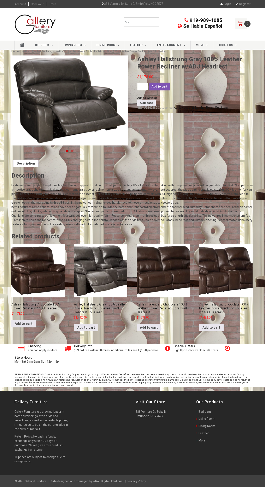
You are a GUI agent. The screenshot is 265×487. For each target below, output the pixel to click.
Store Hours (23, 358)
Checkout (37, 4)
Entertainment (169, 45)
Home (15, 51)
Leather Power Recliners (69, 51)
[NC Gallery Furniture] (35, 24)
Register (245, 4)
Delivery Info (83, 346)
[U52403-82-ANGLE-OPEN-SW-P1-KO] (69, 100)
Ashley (178, 107)
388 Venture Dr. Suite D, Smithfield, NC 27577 (133, 3)
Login (227, 4)
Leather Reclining (42, 51)
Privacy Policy (137, 481)
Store (52, 4)
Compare (146, 103)
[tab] (26, 163)
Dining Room (106, 45)
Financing (34, 346)
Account (20, 4)
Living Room (73, 45)
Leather (136, 45)
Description (26, 163)
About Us (225, 45)
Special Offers (184, 346)
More (200, 45)
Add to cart (159, 86)
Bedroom (42, 45)
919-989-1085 (205, 20)
